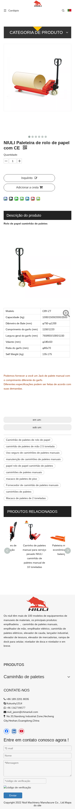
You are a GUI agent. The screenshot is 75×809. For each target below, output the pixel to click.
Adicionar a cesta (27, 187)
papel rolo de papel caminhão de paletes (29, 465)
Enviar (13, 795)
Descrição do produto (24, 215)
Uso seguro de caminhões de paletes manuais (33, 452)
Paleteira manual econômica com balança (52, 550)
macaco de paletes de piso (21, 478)
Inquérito (27, 178)
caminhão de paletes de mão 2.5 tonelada (30, 446)
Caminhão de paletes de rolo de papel (28, 439)
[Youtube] (21, 731)
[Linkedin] (14, 731)
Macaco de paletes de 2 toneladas (26, 498)
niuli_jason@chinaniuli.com (22, 711)
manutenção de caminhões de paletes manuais (33, 459)
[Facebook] (6, 731)
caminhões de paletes (18, 491)
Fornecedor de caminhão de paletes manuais (32, 485)
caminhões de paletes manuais (24, 472)
